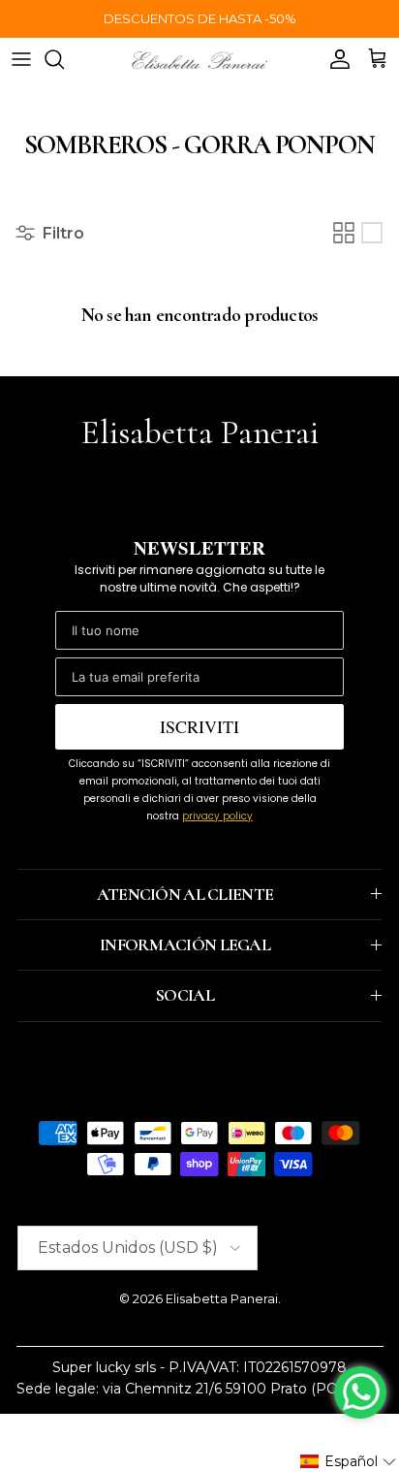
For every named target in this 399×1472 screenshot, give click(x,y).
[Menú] (21, 59)
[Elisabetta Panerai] (199, 58)
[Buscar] (64, 59)
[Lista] (372, 232)
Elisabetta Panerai (222, 1298)
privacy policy (217, 816)
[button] (348, 1461)
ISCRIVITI (199, 726)
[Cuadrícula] (343, 232)
